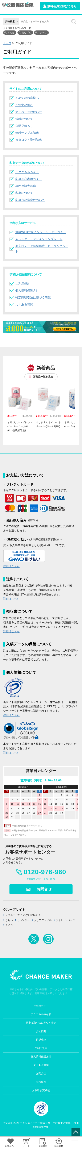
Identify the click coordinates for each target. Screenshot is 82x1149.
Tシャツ (42, 32)
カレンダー (23, 920)
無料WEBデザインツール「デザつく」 (40, 232)
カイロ (9, 925)
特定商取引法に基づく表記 (33, 297)
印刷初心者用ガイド (28, 179)
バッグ (71, 920)
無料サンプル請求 (27, 132)
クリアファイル (43, 920)
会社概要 (41, 1031)
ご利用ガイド (41, 1005)
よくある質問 (24, 304)
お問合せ (44, 889)
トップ (7, 43)
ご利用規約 (22, 283)
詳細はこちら (11, 566)
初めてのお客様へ (27, 98)
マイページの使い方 (28, 112)
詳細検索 (10, 21)
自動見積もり (24, 126)
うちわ (10, 32)
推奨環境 (41, 1039)
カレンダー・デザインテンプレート (38, 239)
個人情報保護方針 (27, 290)
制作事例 (41, 1082)
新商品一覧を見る (43, 376)
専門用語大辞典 (25, 186)
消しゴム (26, 32)
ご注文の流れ (24, 105)
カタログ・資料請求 (28, 139)
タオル (59, 920)
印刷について (24, 193)
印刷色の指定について (30, 200)
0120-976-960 (45, 872)
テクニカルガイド (27, 172)
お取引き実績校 (41, 1090)
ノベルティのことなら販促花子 (23, 915)
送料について (24, 119)
